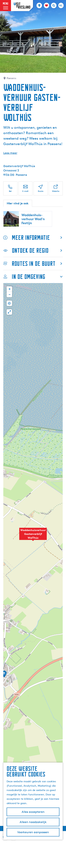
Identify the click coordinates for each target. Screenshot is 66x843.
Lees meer (10, 153)
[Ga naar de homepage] (22, 6)
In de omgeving (28, 276)
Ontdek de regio (30, 250)
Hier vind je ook (18, 203)
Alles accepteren (33, 812)
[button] (33, 536)
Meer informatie (31, 237)
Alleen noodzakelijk (33, 822)
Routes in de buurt (33, 263)
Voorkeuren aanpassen (33, 832)
